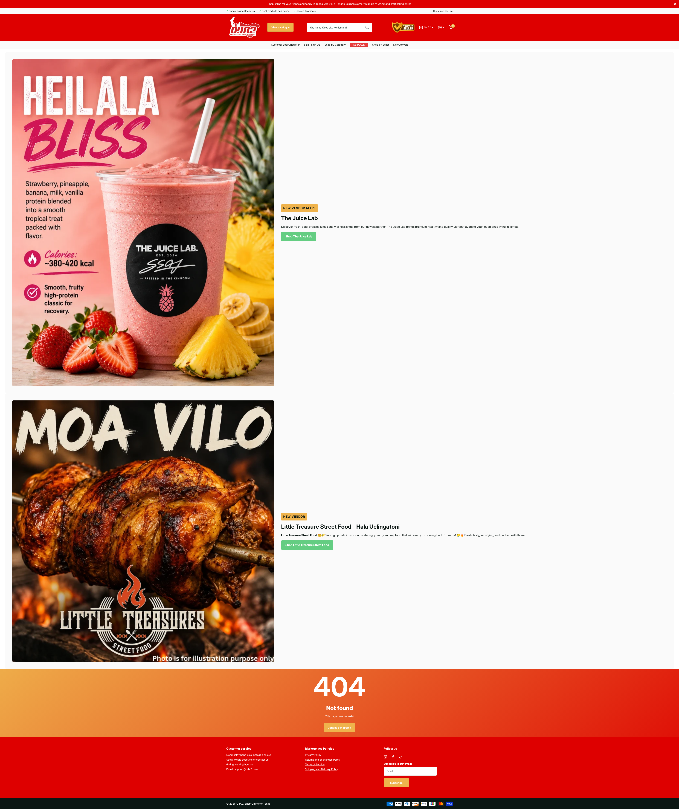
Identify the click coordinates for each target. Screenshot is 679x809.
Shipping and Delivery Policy (321, 769)
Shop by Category (335, 44)
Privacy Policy (313, 754)
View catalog (279, 27)
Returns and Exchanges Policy (322, 759)
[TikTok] (400, 756)
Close (675, 4)
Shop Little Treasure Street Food (307, 545)
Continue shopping (339, 727)
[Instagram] (385, 756)
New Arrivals (400, 44)
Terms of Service (314, 764)
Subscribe (396, 782)
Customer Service (443, 11)
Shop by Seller (380, 44)
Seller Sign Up (312, 44)
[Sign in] (441, 27)
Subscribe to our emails (398, 763)
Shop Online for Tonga (258, 803)
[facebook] (393, 756)
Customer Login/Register (285, 44)
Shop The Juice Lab (298, 236)
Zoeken (367, 27)
